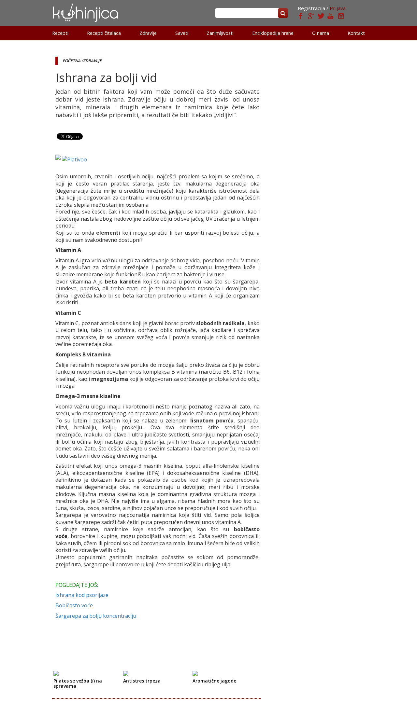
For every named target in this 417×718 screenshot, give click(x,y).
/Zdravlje (91, 60)
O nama (320, 33)
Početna (71, 60)
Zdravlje (148, 33)
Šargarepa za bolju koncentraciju (95, 615)
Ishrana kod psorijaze (81, 595)
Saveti (181, 33)
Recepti (60, 33)
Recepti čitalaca (104, 33)
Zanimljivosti (220, 33)
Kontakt (356, 33)
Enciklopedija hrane (273, 33)
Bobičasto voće (74, 605)
